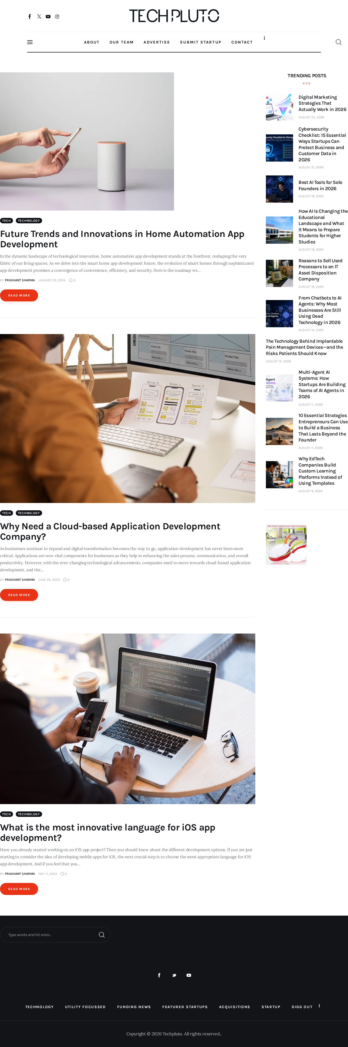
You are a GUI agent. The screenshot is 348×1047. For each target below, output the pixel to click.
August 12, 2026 (278, 361)
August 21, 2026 (311, 167)
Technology (29, 221)
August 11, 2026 (311, 404)
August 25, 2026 (311, 117)
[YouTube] (48, 16)
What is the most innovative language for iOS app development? (107, 832)
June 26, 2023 (49, 580)
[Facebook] (30, 16)
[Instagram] (57, 16)
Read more (19, 295)
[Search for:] (55, 934)
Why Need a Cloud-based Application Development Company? (110, 531)
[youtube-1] (189, 975)
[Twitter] (39, 16)
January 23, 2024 (52, 280)
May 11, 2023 (47, 874)
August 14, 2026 (311, 330)
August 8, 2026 (310, 491)
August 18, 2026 (311, 196)
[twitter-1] (174, 975)
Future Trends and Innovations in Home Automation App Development (122, 239)
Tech (6, 221)
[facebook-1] (159, 975)
